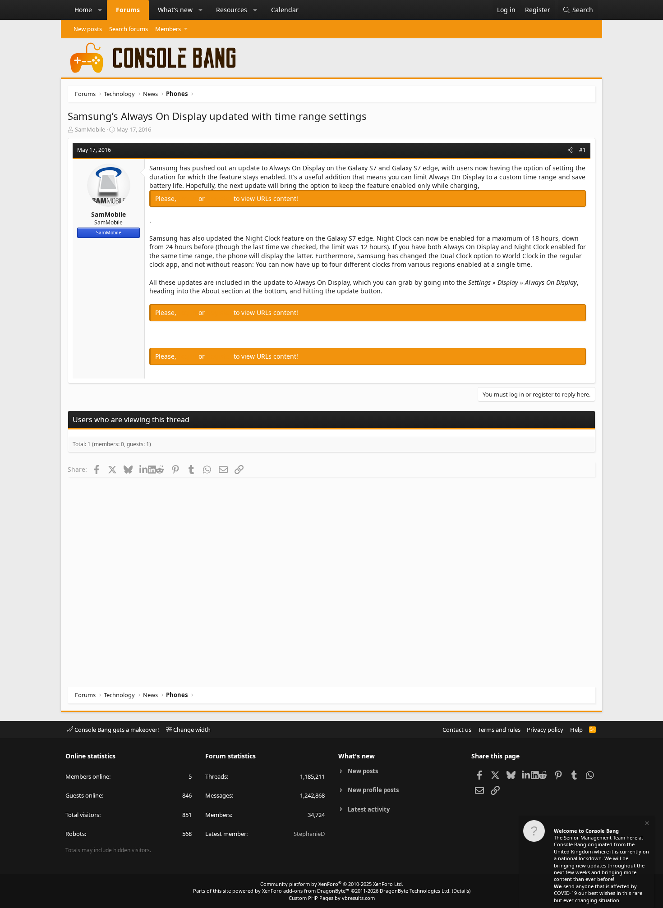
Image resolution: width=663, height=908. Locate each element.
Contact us (456, 729)
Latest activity (369, 809)
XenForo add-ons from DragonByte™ (306, 890)
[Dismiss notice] (646, 824)
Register (220, 198)
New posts (88, 29)
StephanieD (309, 834)
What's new (175, 9)
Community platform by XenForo (331, 884)
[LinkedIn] (144, 469)
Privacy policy (545, 729)
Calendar (285, 9)
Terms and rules (499, 729)
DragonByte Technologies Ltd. (415, 890)
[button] (100, 10)
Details (461, 890)
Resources (231, 9)
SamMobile (90, 129)
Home (83, 9)
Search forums (128, 29)
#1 (582, 150)
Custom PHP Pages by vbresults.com (332, 897)
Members (168, 29)
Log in (188, 198)
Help (576, 729)
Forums (128, 9)
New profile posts (373, 790)
